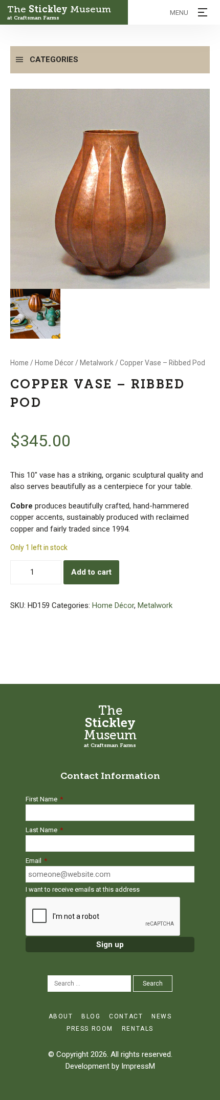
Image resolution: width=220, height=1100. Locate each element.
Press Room (90, 1028)
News (161, 1016)
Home (19, 363)
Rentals (137, 1028)
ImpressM (138, 1066)
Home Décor (54, 363)
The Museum (59, 13)
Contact (126, 1016)
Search (153, 983)
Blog (90, 1016)
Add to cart (91, 572)
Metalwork (97, 363)
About (61, 1016)
